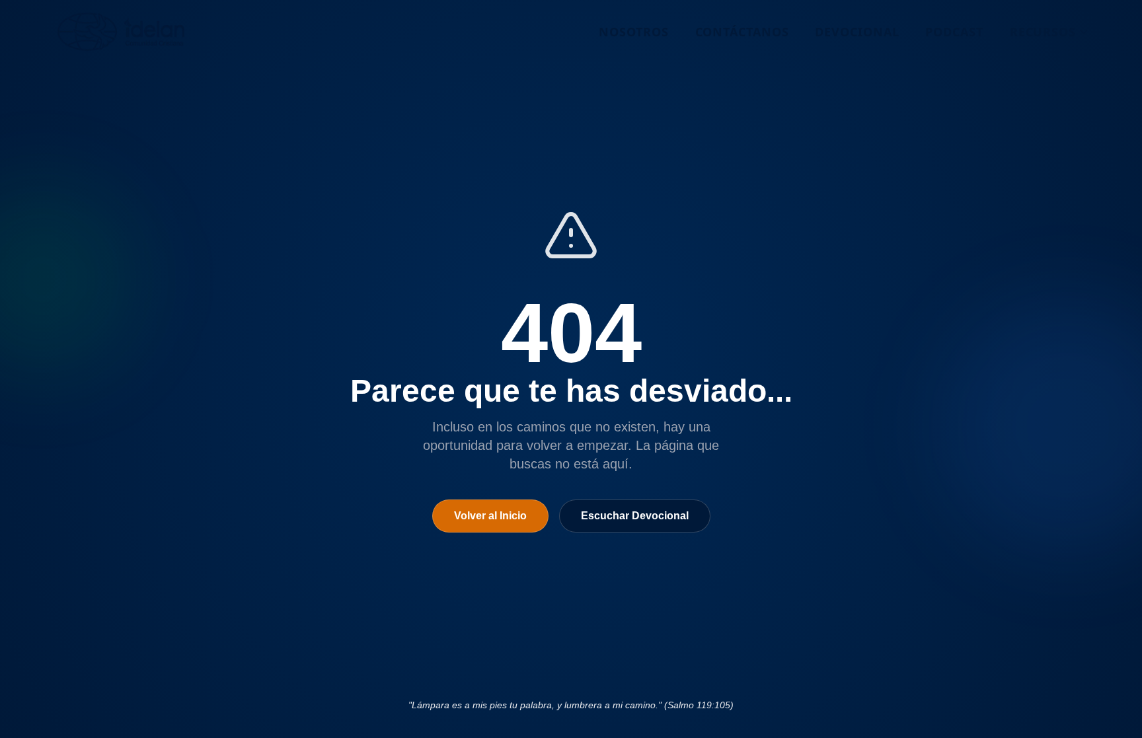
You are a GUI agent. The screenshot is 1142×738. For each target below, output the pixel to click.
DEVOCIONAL (857, 32)
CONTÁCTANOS (742, 32)
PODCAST (954, 32)
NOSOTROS (633, 32)
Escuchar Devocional (635, 515)
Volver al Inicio (490, 515)
